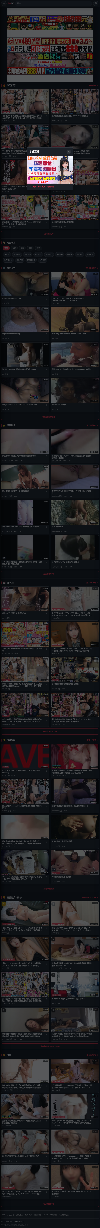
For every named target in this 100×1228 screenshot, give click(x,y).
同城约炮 (50, 186)
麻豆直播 (41, 186)
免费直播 (32, 186)
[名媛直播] (50, 614)
